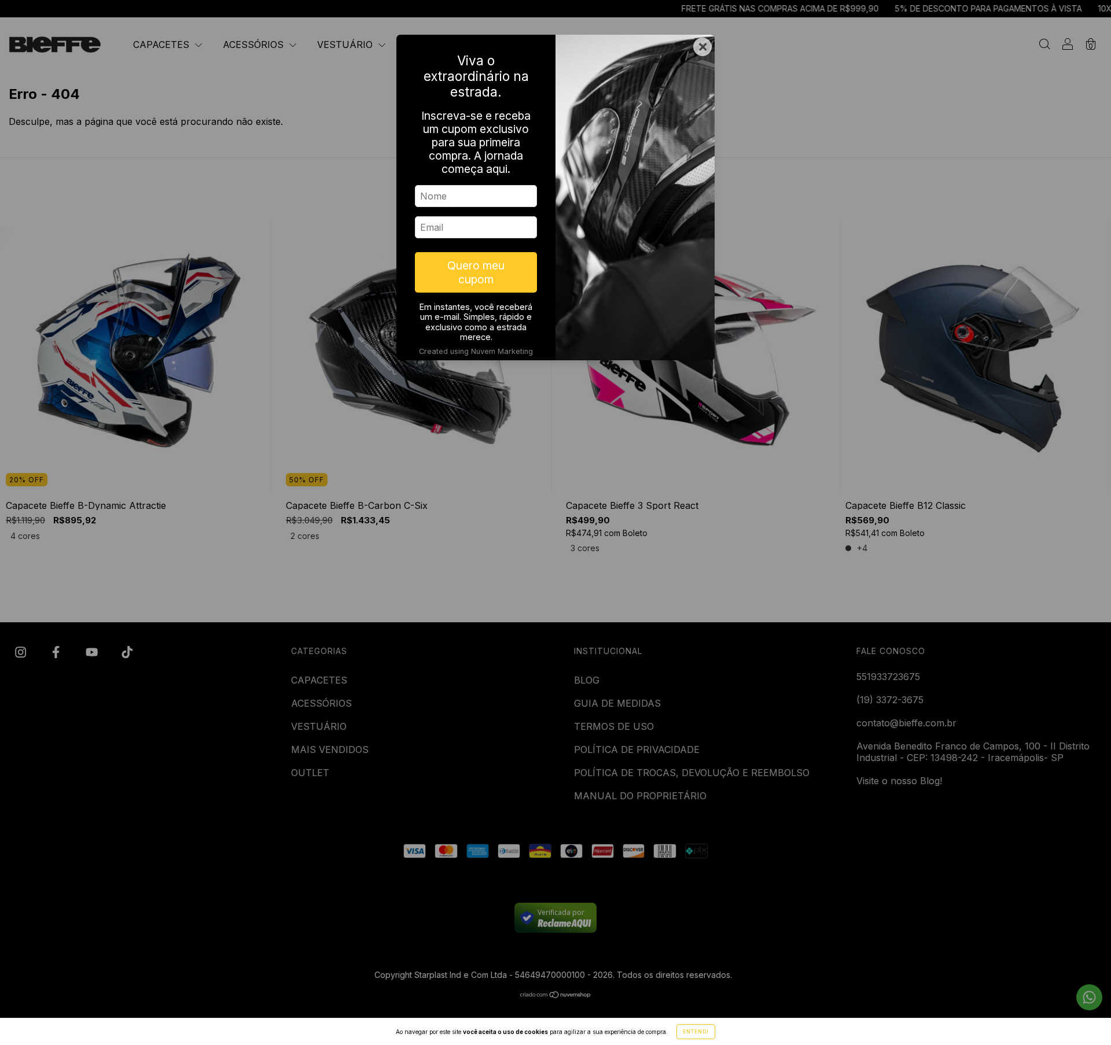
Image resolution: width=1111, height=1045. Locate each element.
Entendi (696, 1032)
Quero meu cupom (476, 272)
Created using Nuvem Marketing (476, 351)
